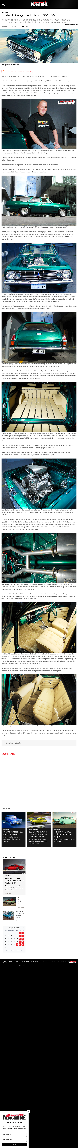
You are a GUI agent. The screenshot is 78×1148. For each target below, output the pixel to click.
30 (22, 944)
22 (20, 941)
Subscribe (5, 963)
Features (5, 12)
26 (11, 944)
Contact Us (25, 961)
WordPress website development (10, 965)
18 (8, 941)
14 (17, 938)
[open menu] (74, 4)
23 (22, 941)
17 (5, 941)
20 (14, 941)
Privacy (4, 961)
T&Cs (10, 961)
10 (5, 938)
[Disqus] (39, 780)
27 (14, 944)
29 (20, 944)
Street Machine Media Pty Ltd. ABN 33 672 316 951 (56, 962)
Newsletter (34, 961)
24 (5, 944)
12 (11, 938)
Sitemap (17, 961)
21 (17, 941)
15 (20, 938)
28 (17, 944)
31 (5, 947)
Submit (14, 1144)
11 (8, 938)
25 (8, 944)
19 (11, 941)
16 (22, 938)
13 (14, 938)
